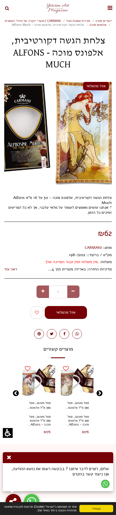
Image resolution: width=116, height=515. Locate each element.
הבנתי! (101, 509)
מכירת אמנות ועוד (78, 21)
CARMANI (93, 247)
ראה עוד (10, 269)
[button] (110, 8)
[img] (77, 380)
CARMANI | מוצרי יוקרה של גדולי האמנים (33, 21)
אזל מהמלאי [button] (65, 312)
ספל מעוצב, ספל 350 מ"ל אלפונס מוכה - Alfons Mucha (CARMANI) (78, 405)
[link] (77, 334)
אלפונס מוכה (97, 25)
